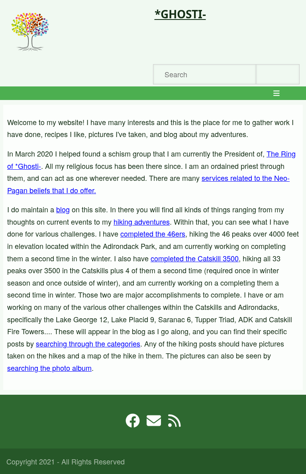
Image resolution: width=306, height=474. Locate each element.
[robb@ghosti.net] (154, 423)
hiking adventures (142, 221)
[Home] (30, 32)
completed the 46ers (152, 233)
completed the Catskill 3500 (195, 258)
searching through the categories (88, 343)
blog (63, 209)
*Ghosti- (180, 14)
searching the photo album (49, 367)
